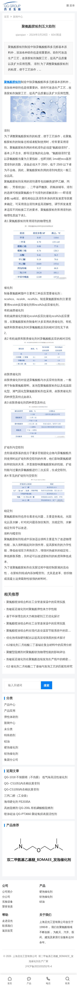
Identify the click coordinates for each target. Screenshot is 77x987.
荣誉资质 (7, 906)
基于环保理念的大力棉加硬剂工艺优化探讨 (33, 616)
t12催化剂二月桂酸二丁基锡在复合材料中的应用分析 (39, 644)
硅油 (7, 741)
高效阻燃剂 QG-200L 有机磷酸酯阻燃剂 (28, 807)
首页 (6, 16)
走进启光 (7, 921)
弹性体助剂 (11, 716)
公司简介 (7, 891)
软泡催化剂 (11, 753)
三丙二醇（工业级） (16, 795)
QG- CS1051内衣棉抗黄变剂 (22, 783)
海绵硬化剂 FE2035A (17, 801)
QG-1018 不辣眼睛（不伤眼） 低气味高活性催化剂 (35, 777)
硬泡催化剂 (11, 747)
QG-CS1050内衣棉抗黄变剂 (21, 789)
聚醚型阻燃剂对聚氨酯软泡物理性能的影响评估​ (35, 652)
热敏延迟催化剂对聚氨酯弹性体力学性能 (31, 609)
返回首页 (7, 930)
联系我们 (7, 925)
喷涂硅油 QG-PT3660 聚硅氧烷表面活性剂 (30, 813)
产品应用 (9, 710)
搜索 (46, 685)
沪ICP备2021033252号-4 (38, 966)
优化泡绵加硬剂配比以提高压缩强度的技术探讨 (35, 637)
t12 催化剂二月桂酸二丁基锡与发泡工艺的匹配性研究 (39, 666)
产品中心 (9, 704)
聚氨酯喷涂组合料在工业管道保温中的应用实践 (35, 601)
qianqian (21, 34)
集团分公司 (11, 759)
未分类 (8, 729)
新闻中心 (18, 16)
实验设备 (7, 901)
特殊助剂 (9, 735)
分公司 (6, 896)
